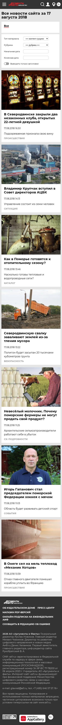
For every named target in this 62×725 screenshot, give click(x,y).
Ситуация (10, 209)
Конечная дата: (11, 58)
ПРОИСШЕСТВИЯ (14, 138)
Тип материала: (11, 39)
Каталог (9, 283)
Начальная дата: (12, 51)
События (10, 513)
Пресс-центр (46, 607)
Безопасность (14, 361)
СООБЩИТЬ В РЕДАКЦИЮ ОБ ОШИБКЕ (26, 624)
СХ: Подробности (16, 439)
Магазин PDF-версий (17, 612)
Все (6, 25)
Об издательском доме (19, 607)
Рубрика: (8, 45)
